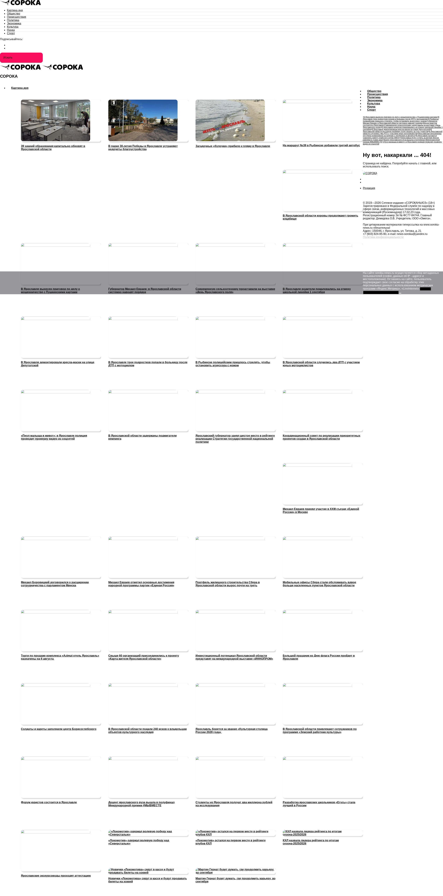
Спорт (11, 33)
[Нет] (400, 293)
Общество (13, 13)
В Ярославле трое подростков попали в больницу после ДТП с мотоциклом (401, 118)
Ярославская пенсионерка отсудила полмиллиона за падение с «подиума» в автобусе (402, 134)
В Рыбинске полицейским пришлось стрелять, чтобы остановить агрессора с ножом (401, 120)
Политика (13, 20)
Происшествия (16, 16)
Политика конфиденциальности (383, 237)
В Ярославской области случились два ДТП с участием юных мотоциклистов (402, 132)
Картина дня (15, 10)
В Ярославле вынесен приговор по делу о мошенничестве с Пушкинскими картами (400, 117)
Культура (12, 26)
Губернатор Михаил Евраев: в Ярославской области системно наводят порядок (400, 122)
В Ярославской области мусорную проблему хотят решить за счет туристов (397, 130)
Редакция (369, 188)
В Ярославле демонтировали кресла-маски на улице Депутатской (401, 129)
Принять (425, 288)
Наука (11, 30)
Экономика (14, 23)
